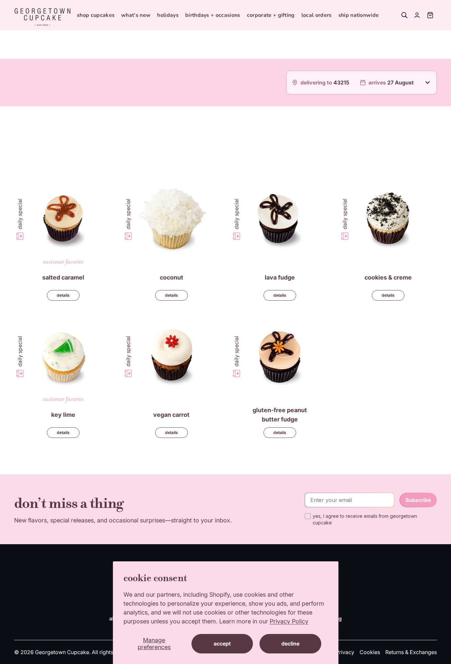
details (63, 295)
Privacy (345, 652)
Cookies (370, 652)
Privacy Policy (289, 621)
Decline (290, 643)
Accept (222, 643)
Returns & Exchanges (411, 652)
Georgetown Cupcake (62, 652)
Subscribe (418, 500)
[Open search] (404, 15)
